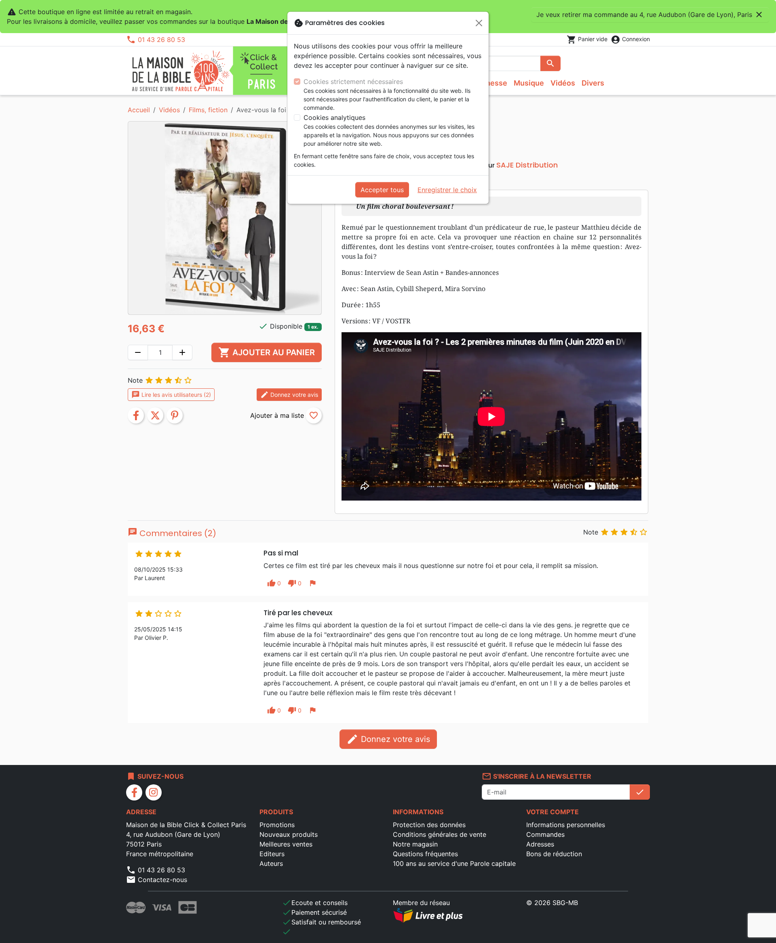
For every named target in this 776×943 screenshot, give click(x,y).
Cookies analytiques (334, 117)
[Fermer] (478, 23)
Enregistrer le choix (447, 190)
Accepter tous (382, 190)
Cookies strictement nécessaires (353, 82)
